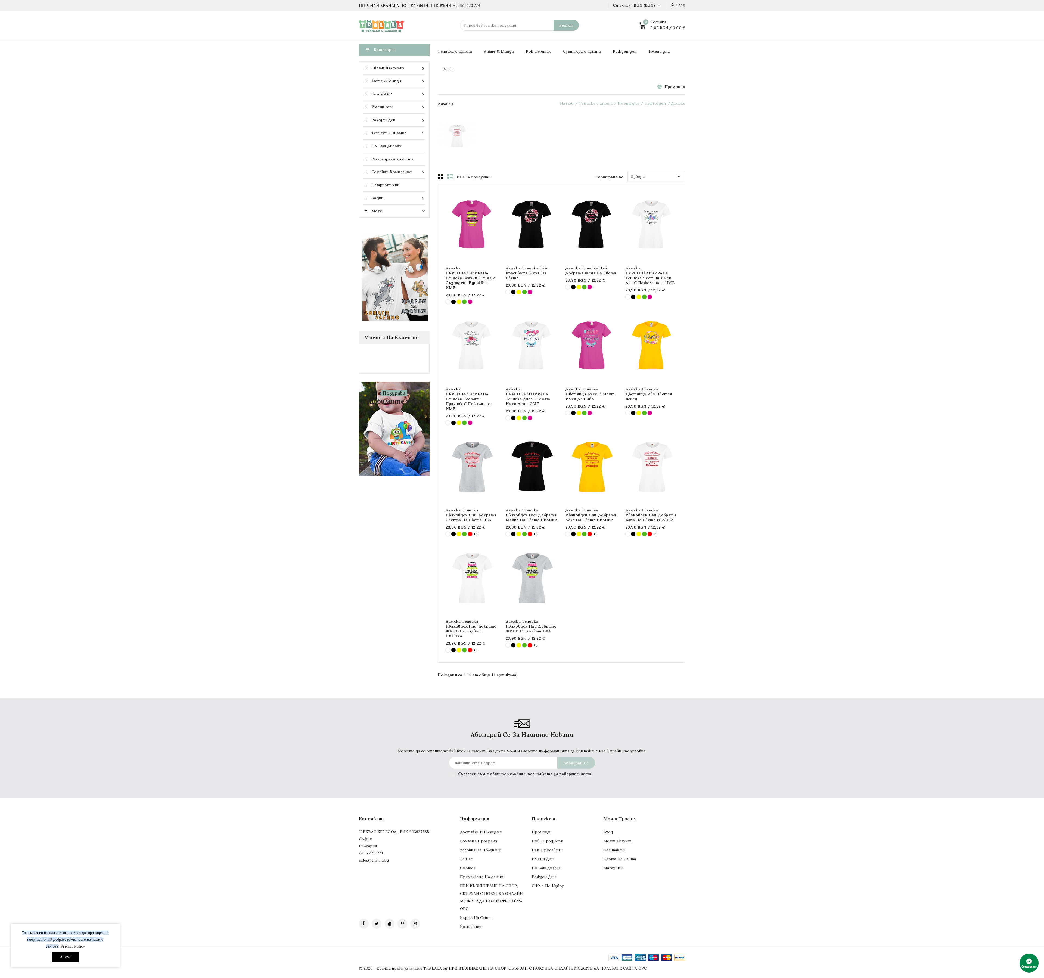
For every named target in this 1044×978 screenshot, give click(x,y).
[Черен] (453, 302)
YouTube (389, 924)
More (448, 69)
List (450, 176)
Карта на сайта (476, 917)
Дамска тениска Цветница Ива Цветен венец (649, 394)
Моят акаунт (617, 841)
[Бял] (448, 302)
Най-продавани (547, 849)
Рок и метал (538, 51)
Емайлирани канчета (392, 159)
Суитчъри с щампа (582, 51)
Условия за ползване (480, 849)
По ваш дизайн (386, 146)
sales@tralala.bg (374, 860)
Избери (656, 176)
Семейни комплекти (398, 172)
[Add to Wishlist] (487, 224)
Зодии (398, 198)
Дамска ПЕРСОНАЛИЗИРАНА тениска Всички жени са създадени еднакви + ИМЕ (470, 278)
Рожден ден (398, 120)
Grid (440, 176)
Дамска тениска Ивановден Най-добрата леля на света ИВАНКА (591, 515)
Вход (608, 832)
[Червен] (470, 534)
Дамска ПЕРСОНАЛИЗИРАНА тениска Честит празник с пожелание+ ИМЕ (469, 399)
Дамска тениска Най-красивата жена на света (527, 273)
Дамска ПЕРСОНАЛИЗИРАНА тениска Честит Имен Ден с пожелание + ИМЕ (650, 275)
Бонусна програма (478, 841)
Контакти (371, 818)
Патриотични (385, 184)
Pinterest (402, 924)
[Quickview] (466, 224)
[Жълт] (459, 302)
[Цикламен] (470, 302)
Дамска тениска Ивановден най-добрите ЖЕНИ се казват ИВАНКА (471, 628)
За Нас (466, 858)
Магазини (613, 867)
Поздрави (394, 393)
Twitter (376, 924)
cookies (468, 867)
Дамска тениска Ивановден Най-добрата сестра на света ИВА (471, 515)
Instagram (415, 924)
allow (65, 957)
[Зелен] (464, 302)
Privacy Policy (73, 946)
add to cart (455, 224)
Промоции (675, 86)
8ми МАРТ (398, 94)
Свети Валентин (398, 68)
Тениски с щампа (398, 133)
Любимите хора (394, 401)
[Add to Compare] (477, 224)
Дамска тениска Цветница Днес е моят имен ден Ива (590, 394)
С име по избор (548, 885)
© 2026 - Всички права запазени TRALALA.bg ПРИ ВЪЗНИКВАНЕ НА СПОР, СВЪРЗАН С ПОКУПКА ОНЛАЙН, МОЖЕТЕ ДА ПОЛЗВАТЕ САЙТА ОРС (503, 968)
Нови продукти (547, 841)
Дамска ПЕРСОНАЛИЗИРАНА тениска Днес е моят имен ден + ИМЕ (528, 396)
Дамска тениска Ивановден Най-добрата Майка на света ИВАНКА (531, 515)
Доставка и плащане (481, 832)
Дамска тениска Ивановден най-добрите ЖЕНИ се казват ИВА (531, 626)
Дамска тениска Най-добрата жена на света (591, 270)
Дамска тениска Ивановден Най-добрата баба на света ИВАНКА (651, 515)
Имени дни (398, 107)
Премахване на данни (482, 876)
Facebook (364, 924)
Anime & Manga (398, 81)
